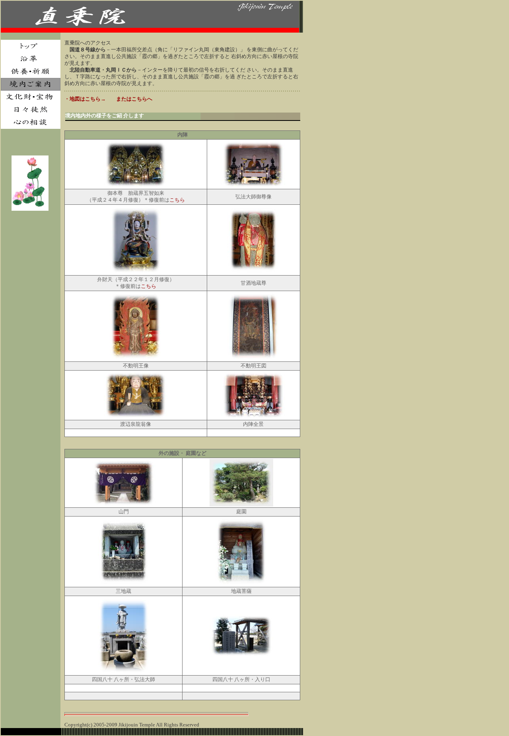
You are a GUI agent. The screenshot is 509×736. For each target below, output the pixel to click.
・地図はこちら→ (85, 99)
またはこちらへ (134, 99)
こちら (177, 200)
